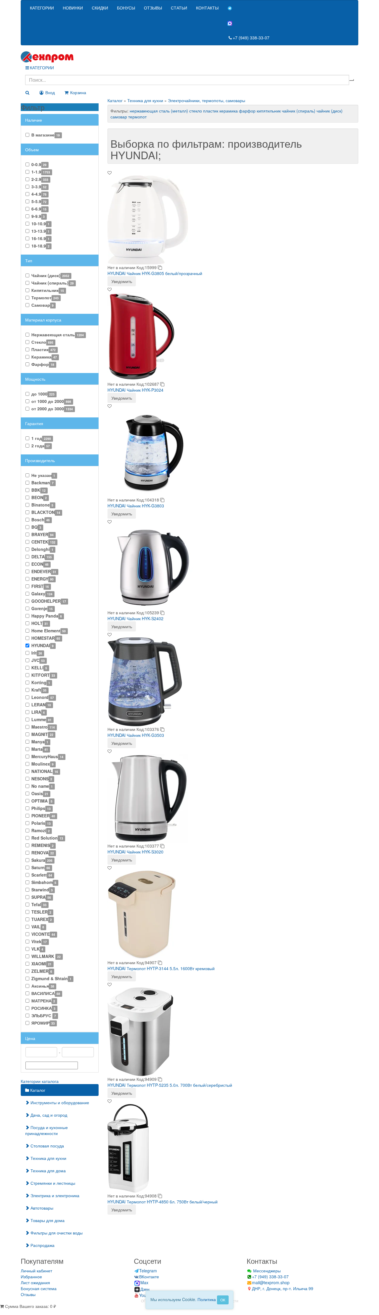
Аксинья (42, 986)
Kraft (38, 690)
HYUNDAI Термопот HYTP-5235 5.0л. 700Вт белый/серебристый (169, 1085)
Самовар (42, 305)
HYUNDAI (42, 645)
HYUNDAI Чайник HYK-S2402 (135, 618)
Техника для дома (47, 1170)
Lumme (41, 719)
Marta (39, 749)
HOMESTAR (45, 638)
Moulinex (42, 764)
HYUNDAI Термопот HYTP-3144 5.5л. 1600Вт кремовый (161, 968)
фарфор (247, 111)
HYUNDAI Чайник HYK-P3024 (135, 390)
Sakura (41, 860)
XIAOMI (41, 964)
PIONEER (43, 816)
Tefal (38, 904)
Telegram (148, 1271)
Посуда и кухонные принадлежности (46, 1130)
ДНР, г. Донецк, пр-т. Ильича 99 (282, 1288)
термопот (137, 117)
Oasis (39, 793)
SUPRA (41, 897)
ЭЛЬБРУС (43, 1015)
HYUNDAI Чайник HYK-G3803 (135, 506)
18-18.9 (40, 246)
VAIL (37, 927)
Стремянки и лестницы (52, 1183)
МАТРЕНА (43, 1001)
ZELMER (41, 971)
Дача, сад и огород (48, 1115)
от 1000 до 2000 (51, 401)
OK (222, 1299)
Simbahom (43, 882)
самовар (118, 117)
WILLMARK (46, 956)
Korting (40, 682)
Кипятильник (47, 290)
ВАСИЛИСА (45, 993)
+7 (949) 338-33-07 (251, 38)
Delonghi (42, 549)
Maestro (43, 727)
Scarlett (41, 875)
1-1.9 (40, 172)
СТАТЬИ (179, 8)
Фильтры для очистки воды (56, 1233)
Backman (42, 483)
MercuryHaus (47, 756)
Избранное (31, 1276)
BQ (36, 527)
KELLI (39, 668)
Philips (41, 808)
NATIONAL (44, 771)
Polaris (41, 823)
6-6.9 (38, 209)
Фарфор (42, 364)
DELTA (41, 557)
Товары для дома (47, 1220)
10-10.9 (40, 223)
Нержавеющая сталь (57, 334)
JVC (38, 660)
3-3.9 (38, 186)
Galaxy (41, 594)
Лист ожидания (35, 1282)
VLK (37, 949)
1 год (41, 438)
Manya (39, 742)
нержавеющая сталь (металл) (159, 111)
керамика (228, 111)
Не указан (43, 475)
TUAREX (41, 919)
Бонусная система (39, 1288)
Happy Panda (46, 616)
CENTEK (43, 542)
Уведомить (121, 281)
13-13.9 (40, 231)
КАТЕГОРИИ (42, 8)
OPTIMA (41, 801)
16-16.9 (40, 238)
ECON (40, 564)
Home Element (48, 631)
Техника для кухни (47, 1158)
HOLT (39, 623)
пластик (210, 111)
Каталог (37, 1090)
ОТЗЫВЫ (153, 8)
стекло (195, 111)
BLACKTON (45, 512)
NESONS (41, 779)
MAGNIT (42, 734)
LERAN (41, 705)
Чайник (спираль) (52, 283)
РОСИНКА (43, 1008)
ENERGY (42, 579)
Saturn (40, 867)
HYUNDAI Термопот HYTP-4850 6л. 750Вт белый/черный (162, 1202)
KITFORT (43, 675)
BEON (39, 497)
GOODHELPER (48, 601)
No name (42, 786)
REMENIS (42, 845)
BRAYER (42, 534)
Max (144, 1282)
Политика (206, 1299)
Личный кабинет (36, 1271)
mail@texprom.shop (271, 1282)
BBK (38, 490)
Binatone (42, 505)
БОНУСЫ (126, 8)
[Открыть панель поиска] (27, 92)
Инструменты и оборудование (59, 1102)
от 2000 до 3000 (52, 408)
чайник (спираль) (298, 111)
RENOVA (42, 853)
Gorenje (42, 608)
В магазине (45, 135)
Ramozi (40, 830)
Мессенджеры (266, 1271)
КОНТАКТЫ (207, 8)
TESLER (41, 912)
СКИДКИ (100, 8)
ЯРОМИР (43, 1023)
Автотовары (41, 1208)
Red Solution (47, 838)
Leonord (42, 697)
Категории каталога (40, 1081)
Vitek (39, 941)
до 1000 (42, 394)
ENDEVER (43, 571)
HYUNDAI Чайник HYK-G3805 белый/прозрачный (154, 273)
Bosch (40, 520)
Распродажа (41, 1245)
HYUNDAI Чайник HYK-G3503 (135, 735)
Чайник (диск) (50, 275)
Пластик (43, 349)
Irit (36, 653)
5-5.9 (38, 201)
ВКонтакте (149, 1276)
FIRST (40, 586)
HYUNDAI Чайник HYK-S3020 (135, 852)
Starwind (42, 890)
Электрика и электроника (54, 1195)
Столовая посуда (46, 1146)
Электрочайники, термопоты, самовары (206, 100)
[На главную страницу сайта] (189, 56)
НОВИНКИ (73, 8)
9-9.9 (38, 216)
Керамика (44, 357)
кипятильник (269, 111)
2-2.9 (39, 179)
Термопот (45, 297)
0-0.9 (38, 164)
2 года (40, 445)
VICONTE (43, 934)
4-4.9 (38, 194)
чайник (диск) (330, 111)
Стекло (42, 342)
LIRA (38, 712)
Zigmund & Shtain (51, 978)
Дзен (145, 1289)
